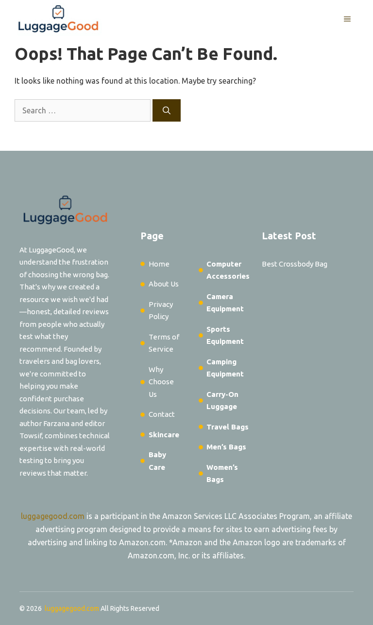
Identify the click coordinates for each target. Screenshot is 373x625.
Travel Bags (227, 427)
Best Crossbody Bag (294, 264)
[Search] (167, 110)
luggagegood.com (53, 516)
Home (159, 264)
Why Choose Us (161, 381)
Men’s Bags (226, 447)
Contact (162, 414)
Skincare (164, 434)
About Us (164, 284)
